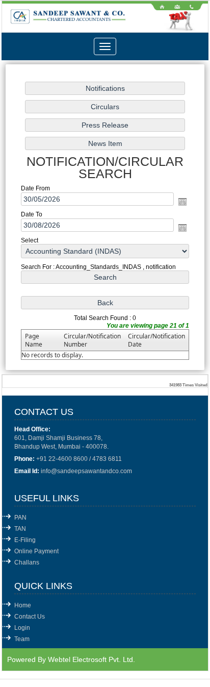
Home (22, 605)
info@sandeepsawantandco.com (86, 471)
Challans (26, 562)
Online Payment (36, 551)
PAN (20, 517)
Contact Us (29, 616)
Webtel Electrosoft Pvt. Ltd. (91, 659)
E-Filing (25, 540)
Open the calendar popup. (182, 201)
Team (22, 639)
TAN (20, 528)
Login (22, 627)
